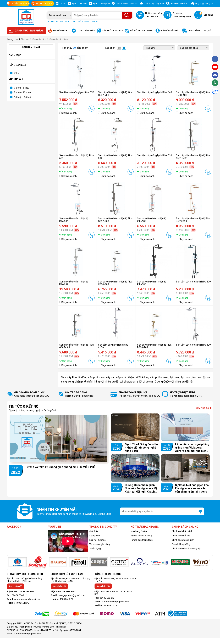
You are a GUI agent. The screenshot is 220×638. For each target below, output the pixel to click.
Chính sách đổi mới (181, 535)
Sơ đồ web (94, 535)
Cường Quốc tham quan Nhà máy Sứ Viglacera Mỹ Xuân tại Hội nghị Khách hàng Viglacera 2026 (141, 488)
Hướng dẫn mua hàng (141, 535)
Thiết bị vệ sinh (83, 21)
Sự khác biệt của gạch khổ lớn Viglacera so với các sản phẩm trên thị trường (192, 488)
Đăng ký (209, 3)
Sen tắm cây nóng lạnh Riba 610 (154, 155)
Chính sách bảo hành (182, 531)
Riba (16, 73)
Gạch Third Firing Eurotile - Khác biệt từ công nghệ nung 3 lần (141, 447)
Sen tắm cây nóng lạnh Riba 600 (193, 281)
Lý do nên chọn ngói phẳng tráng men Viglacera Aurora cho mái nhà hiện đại (192, 447)
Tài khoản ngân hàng (99, 544)
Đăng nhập (199, 3)
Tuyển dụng (95, 548)
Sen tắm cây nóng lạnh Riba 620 (193, 344)
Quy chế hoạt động (181, 544)
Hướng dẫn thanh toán (142, 540)
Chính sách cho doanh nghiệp (186, 548)
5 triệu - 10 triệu (22, 92)
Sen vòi (95, 21)
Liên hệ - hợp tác (97, 540)
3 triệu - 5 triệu (21, 87)
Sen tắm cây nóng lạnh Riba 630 (76, 92)
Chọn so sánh (69, 113)
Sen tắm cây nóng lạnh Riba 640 (154, 92)
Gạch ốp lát (70, 21)
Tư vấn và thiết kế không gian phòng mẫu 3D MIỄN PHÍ (60, 467)
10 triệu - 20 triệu (23, 97)
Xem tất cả (203, 408)
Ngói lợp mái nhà (55, 21)
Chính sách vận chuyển (183, 540)
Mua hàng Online (139, 531)
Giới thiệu (93, 531)
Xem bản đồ (15, 586)
